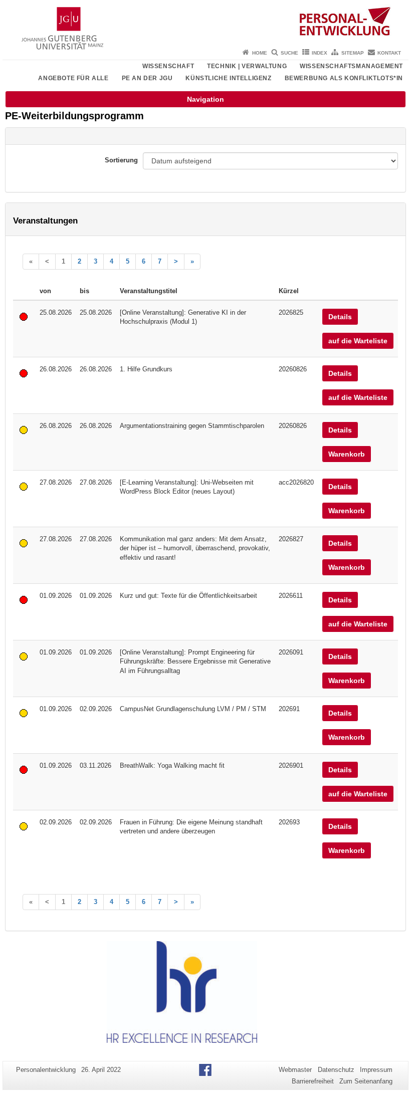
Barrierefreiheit (313, 1081)
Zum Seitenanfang (365, 1081)
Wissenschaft (168, 66)
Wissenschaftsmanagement (351, 66)
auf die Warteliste (357, 341)
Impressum (376, 1069)
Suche (289, 53)
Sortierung (121, 160)
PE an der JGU (147, 78)
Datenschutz (336, 1069)
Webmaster (295, 1069)
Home (259, 53)
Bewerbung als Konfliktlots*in (344, 78)
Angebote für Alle (73, 78)
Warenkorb (346, 454)
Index (319, 53)
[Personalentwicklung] (205, 22)
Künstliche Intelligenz (228, 78)
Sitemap (352, 53)
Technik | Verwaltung (247, 66)
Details (340, 317)
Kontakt (389, 53)
